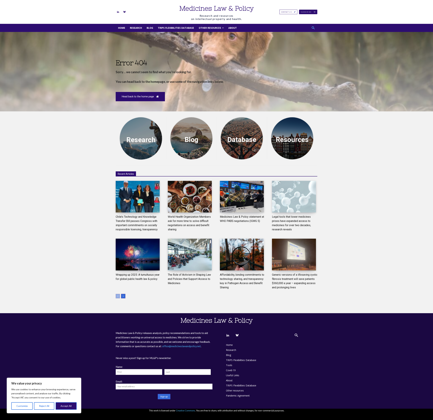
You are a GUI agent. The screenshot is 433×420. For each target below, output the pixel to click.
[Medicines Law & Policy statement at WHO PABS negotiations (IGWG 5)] (242, 197)
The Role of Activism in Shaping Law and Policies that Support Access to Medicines (189, 279)
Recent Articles (126, 174)
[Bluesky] (124, 12)
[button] (313, 28)
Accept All (66, 405)
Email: (119, 381)
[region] (44, 395)
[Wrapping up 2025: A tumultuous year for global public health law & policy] (138, 254)
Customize (22, 405)
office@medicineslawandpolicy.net (181, 346)
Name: (119, 366)
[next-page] (123, 296)
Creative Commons (185, 410)
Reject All (44, 405)
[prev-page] (118, 296)
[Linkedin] (118, 12)
